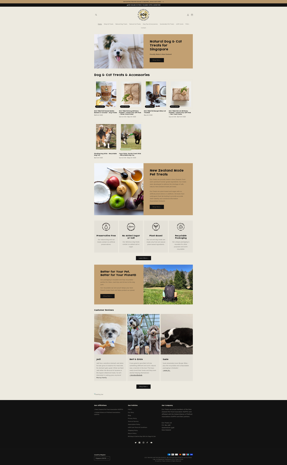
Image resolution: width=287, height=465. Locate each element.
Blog (129, 415)
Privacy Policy (132, 418)
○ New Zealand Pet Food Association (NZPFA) (108, 409)
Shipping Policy (133, 430)
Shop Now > (157, 60)
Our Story (131, 412)
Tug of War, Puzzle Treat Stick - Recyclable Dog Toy (130, 154)
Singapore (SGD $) (101, 458)
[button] (96, 15)
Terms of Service (133, 421)
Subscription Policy (134, 424)
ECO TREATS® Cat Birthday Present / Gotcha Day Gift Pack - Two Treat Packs (180, 112)
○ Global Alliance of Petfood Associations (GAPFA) (107, 413)
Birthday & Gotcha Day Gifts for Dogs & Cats (142, 436)
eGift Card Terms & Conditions (137, 427)
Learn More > (143, 258)
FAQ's (130, 409)
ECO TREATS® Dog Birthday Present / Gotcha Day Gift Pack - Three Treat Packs (130, 112)
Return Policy (132, 433)
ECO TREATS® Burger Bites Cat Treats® (155, 111)
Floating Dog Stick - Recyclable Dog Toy (105, 154)
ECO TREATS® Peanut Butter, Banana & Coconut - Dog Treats (105, 111)
